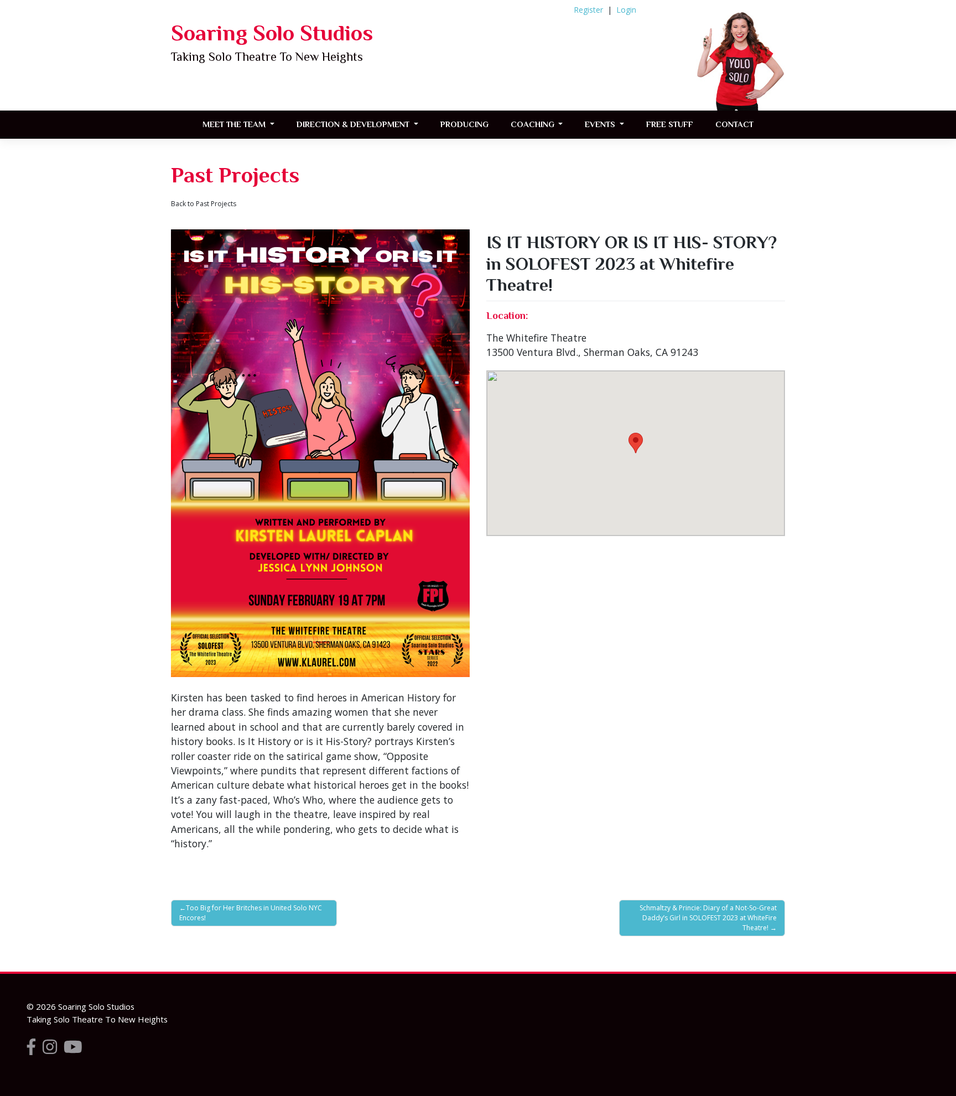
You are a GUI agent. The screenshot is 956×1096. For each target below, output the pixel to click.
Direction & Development (354, 124)
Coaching (534, 124)
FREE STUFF (669, 124)
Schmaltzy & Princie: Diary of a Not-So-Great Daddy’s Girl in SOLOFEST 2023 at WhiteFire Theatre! (708, 917)
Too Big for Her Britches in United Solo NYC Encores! (250, 912)
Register (588, 9)
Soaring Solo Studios (272, 32)
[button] (635, 443)
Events (601, 124)
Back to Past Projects (203, 203)
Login (626, 9)
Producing (464, 124)
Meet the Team (235, 124)
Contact (734, 124)
